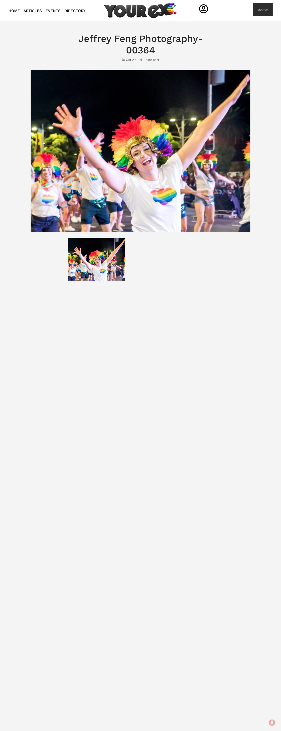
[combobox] (234, 9)
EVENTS (53, 11)
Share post (151, 60)
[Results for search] (234, 18)
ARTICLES (33, 11)
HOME (14, 11)
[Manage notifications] (272, 723)
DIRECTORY (74, 11)
